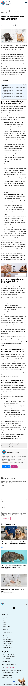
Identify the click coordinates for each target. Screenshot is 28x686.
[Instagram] (26, 604)
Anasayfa (3, 11)
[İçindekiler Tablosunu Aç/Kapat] (23, 85)
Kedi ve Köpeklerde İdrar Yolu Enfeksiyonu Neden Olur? (14, 88)
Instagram (14, 466)
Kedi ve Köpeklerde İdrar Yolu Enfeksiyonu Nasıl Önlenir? (13, 97)
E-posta (3, 507)
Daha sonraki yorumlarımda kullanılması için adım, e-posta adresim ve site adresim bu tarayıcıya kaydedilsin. (13, 514)
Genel (7, 11)
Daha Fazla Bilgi (6, 466)
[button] (26, 3)
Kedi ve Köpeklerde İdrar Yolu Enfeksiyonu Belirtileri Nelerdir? (12, 91)
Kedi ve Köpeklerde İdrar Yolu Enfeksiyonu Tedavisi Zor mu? (12, 94)
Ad (2, 501)
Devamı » (2, 547)
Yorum (3, 485)
